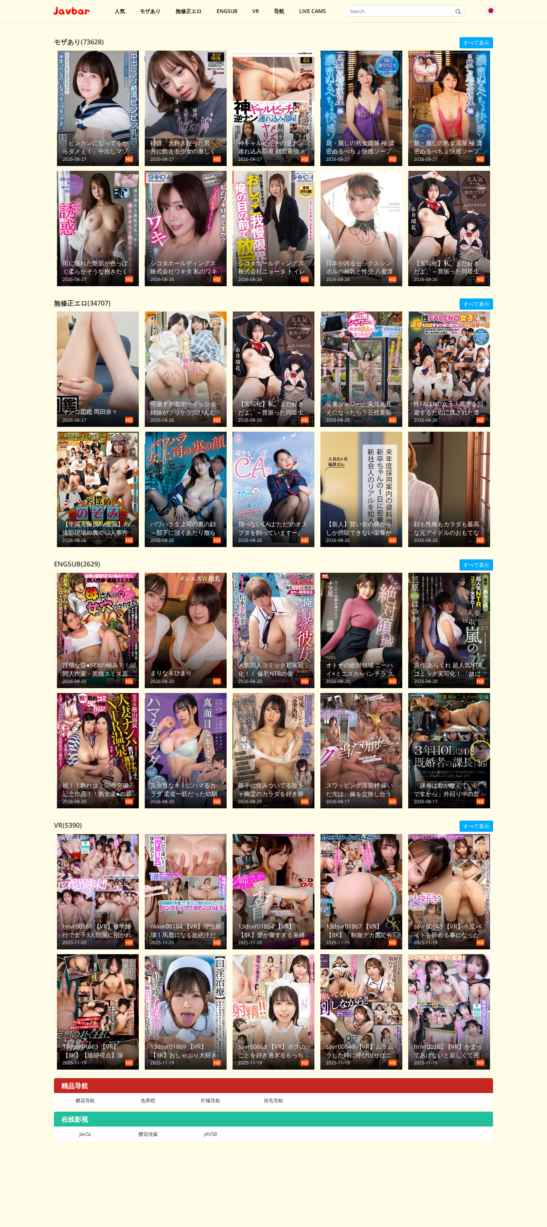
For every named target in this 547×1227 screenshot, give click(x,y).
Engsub (227, 11)
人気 (120, 11)
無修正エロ (189, 11)
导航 (279, 11)
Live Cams (312, 11)
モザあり (150, 11)
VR (255, 11)
